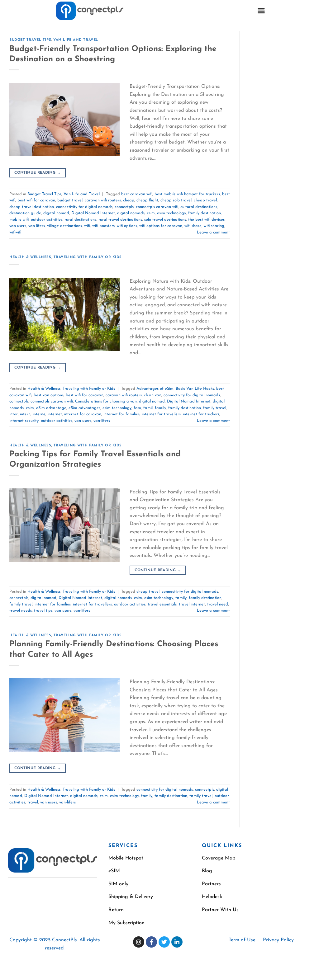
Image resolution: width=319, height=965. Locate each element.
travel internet (192, 604)
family (160, 408)
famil (148, 408)
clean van (152, 395)
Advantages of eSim (155, 389)
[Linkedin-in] (177, 942)
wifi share (193, 226)
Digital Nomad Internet (93, 213)
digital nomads (131, 213)
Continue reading (37, 173)
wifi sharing (214, 226)
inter (13, 414)
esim (151, 213)
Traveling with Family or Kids (88, 257)
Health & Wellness (30, 257)
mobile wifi (19, 220)
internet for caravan (82, 414)
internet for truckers (201, 414)
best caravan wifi (136, 194)
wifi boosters (103, 226)
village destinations (64, 226)
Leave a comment (213, 232)
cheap (128, 200)
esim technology (171, 213)
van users (17, 226)
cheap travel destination (31, 207)
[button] (261, 11)
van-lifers (36, 226)
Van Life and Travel (75, 40)
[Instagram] (138, 942)
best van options (49, 395)
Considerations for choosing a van (106, 401)
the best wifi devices (206, 220)
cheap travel (205, 200)
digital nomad (56, 213)
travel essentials (162, 604)
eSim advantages (84, 408)
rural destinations (80, 220)
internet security (24, 421)
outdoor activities (46, 220)
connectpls (124, 207)
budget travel (70, 200)
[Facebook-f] (151, 942)
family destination (204, 213)
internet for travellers (161, 414)
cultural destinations (198, 207)
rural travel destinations (120, 220)
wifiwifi (15, 232)
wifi (87, 226)
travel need (217, 604)
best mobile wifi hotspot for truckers (187, 194)
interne (39, 414)
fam (137, 408)
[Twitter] (164, 942)
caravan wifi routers (103, 200)
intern (25, 414)
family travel (214, 408)
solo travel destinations (165, 220)
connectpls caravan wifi (157, 207)
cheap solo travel (176, 200)
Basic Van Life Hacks (195, 389)
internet (55, 414)
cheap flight (147, 200)
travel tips (43, 611)
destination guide (25, 213)
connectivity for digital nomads (84, 207)
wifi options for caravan (160, 226)
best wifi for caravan (36, 200)
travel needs (20, 611)
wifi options (127, 226)
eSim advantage (51, 408)
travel (32, 802)
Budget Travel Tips (30, 40)
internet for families (121, 414)
